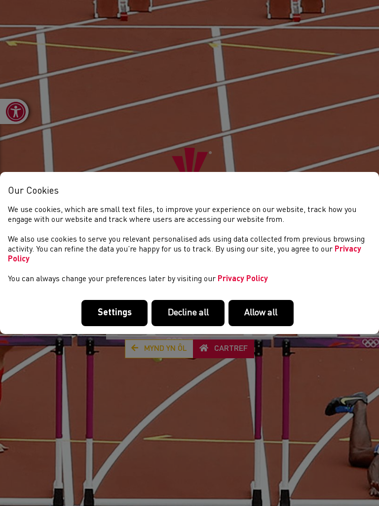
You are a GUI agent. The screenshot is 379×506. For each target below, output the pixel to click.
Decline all (188, 312)
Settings (115, 312)
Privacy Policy (243, 279)
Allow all (260, 312)
